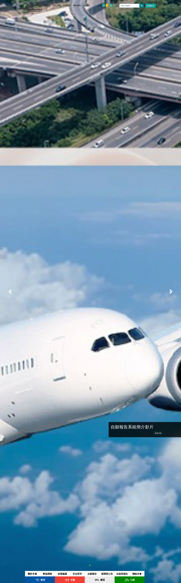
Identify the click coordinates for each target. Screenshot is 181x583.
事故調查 (147, 9)
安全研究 (77, 573)
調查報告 (155, 9)
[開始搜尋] (142, 6)
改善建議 (62, 573)
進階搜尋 (150, 6)
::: (46, 3)
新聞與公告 (107, 573)
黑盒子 (140, 9)
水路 (72, 579)
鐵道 (102, 579)
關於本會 (32, 573)
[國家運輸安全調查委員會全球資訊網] (32, 6)
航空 (42, 579)
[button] (171, 291)
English (86, 5)
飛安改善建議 (131, 9)
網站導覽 (57, 5)
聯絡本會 (137, 573)
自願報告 (92, 573)
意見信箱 (67, 5)
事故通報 (77, 5)
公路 (132, 579)
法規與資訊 (122, 573)
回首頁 (48, 5)
